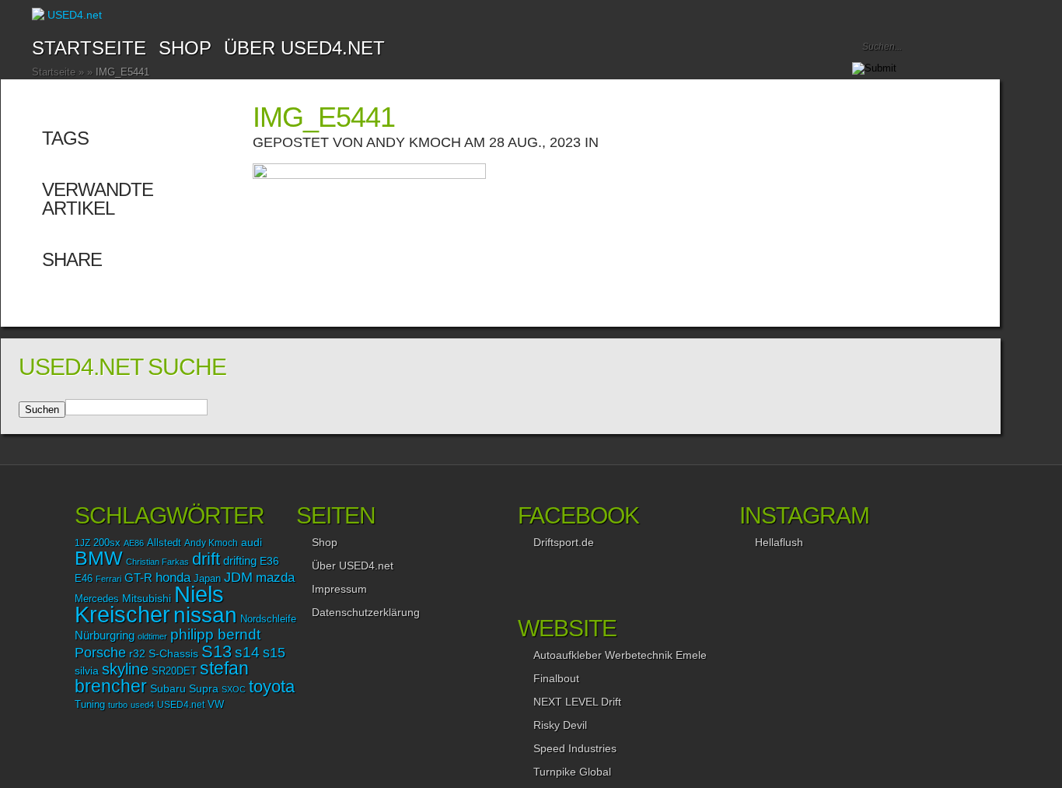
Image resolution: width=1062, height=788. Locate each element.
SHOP (185, 47)
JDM (238, 577)
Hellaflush (779, 542)
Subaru (168, 688)
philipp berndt (215, 634)
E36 (269, 561)
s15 (274, 652)
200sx (107, 543)
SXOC (234, 689)
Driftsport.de (563, 542)
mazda (275, 577)
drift (206, 559)
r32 (137, 653)
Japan (207, 578)
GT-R (138, 578)
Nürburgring (104, 635)
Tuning (90, 704)
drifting (240, 560)
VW (216, 704)
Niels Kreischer (149, 604)
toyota (272, 686)
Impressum (339, 589)
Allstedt (164, 543)
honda (172, 577)
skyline (125, 669)
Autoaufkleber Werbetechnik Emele (620, 655)
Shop (324, 542)
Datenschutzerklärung (366, 612)
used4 (142, 704)
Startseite (89, 47)
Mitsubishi (146, 598)
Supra (203, 688)
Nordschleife (268, 619)
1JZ (82, 543)
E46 (84, 578)
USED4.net (180, 704)
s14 (247, 652)
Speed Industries (575, 748)
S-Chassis (173, 654)
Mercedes (97, 599)
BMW (99, 558)
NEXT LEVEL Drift (577, 701)
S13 (216, 651)
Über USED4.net (304, 47)
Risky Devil (560, 725)
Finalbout (556, 678)
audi (251, 542)
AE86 (134, 543)
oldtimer (152, 636)
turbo (118, 704)
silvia (87, 670)
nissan (205, 614)
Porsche (100, 652)
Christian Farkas (157, 561)
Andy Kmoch (413, 142)
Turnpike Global (572, 771)
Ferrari (108, 578)
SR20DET (174, 671)
